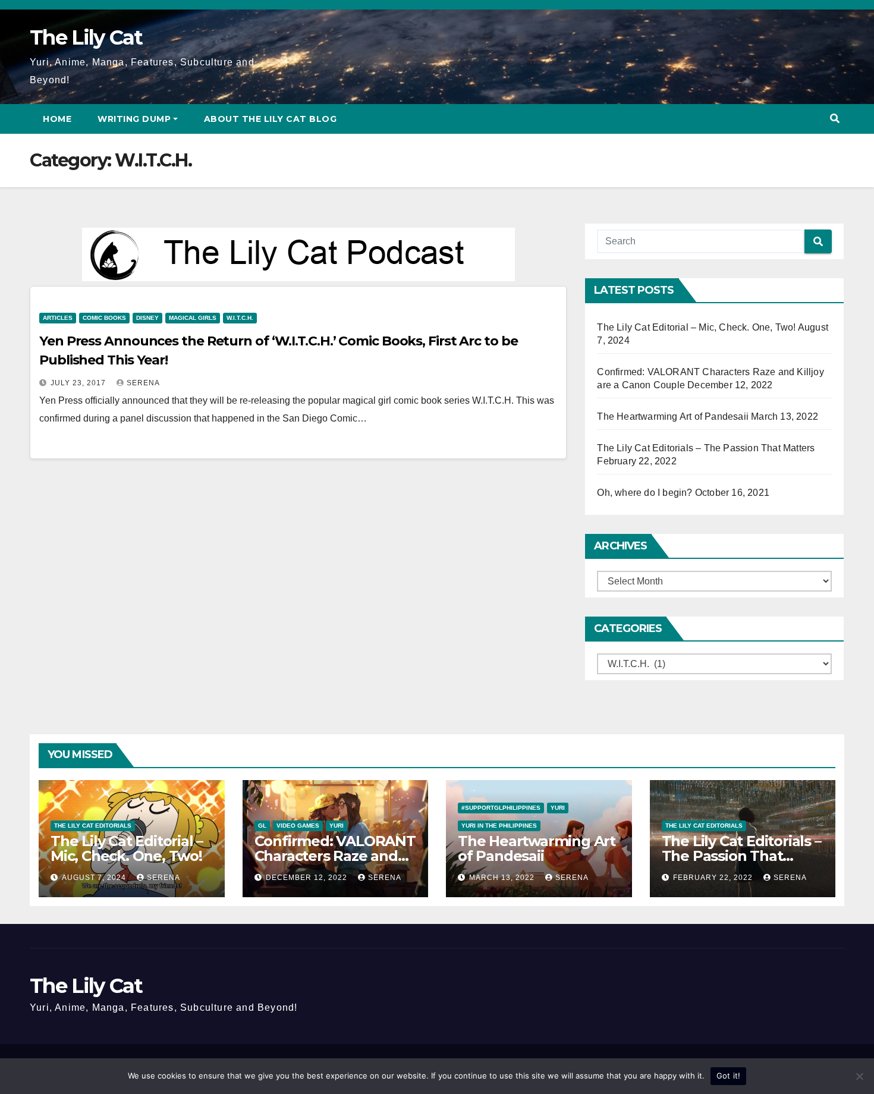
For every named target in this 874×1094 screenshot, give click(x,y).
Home (57, 119)
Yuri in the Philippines (499, 825)
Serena (143, 383)
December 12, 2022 (308, 877)
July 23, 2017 (79, 383)
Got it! (728, 1075)
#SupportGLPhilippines (500, 807)
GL (262, 825)
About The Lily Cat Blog (270, 119)
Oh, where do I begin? (644, 493)
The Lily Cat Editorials (92, 825)
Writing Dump (134, 119)
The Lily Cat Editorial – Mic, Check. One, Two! (696, 327)
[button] (835, 119)
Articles (58, 318)
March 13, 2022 (503, 877)
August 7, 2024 (95, 877)
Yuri (336, 825)
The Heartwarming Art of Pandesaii (673, 416)
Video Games (297, 825)
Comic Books (104, 318)
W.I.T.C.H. (240, 318)
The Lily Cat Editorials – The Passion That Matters (706, 448)
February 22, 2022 (714, 877)
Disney (147, 318)
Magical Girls (192, 318)
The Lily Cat (86, 37)
